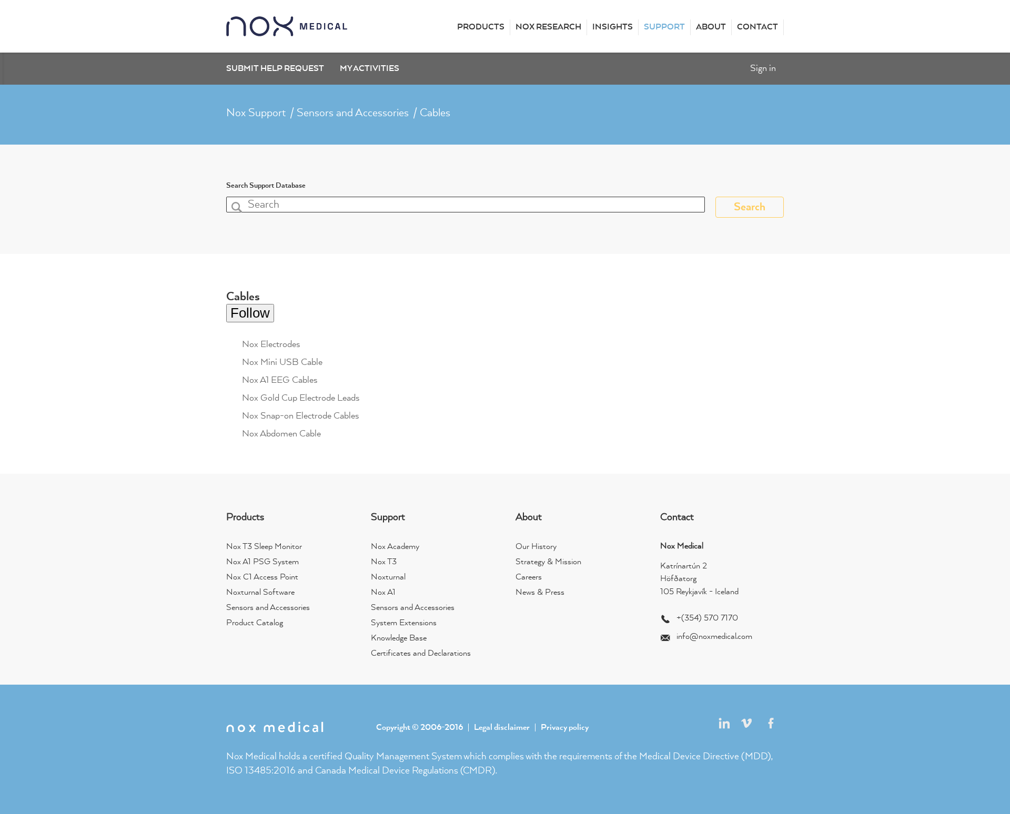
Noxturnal (388, 577)
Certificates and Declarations (421, 653)
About (711, 27)
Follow (250, 313)
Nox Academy (395, 547)
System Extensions (404, 623)
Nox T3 (384, 562)
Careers (529, 577)
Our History (536, 547)
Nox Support (256, 113)
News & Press (540, 592)
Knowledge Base (399, 638)
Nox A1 (383, 592)
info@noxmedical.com (714, 637)
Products (480, 27)
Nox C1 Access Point (262, 577)
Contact (757, 27)
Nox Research (548, 27)
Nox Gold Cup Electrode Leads (301, 398)
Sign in (763, 68)
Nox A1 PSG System (262, 562)
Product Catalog (254, 623)
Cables (435, 113)
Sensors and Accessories (353, 113)
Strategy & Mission (548, 562)
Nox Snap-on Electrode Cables (300, 416)
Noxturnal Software (260, 592)
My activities (369, 69)
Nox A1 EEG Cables (280, 380)
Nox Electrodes (271, 344)
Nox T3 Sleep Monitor (264, 547)
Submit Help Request (275, 69)
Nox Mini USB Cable (282, 362)
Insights (612, 27)
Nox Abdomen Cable (281, 434)
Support (664, 27)
